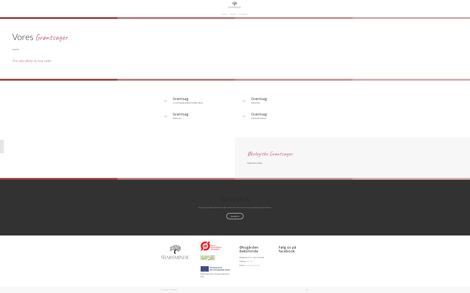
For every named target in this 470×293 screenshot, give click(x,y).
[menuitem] (224, 14)
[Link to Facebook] (307, 290)
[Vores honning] (2, 146)
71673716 (249, 261)
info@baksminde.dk (251, 265)
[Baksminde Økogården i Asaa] (235, 5)
